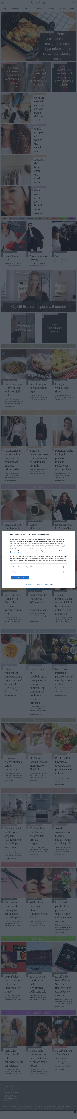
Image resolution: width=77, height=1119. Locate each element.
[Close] (71, 534)
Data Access (38, 584)
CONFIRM (20, 577)
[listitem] (38, 567)
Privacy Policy (49, 584)
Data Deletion (28, 584)
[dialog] (38, 559)
